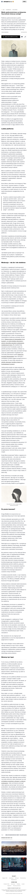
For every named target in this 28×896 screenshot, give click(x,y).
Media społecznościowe (10, 834)
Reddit (17, 834)
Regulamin (9, 885)
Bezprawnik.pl (14, 879)
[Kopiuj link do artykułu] (25, 36)
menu (24, 1)
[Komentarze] (22, 36)
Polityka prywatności (17, 885)
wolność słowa (23, 834)
